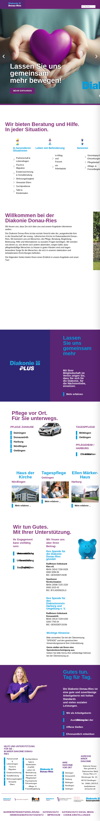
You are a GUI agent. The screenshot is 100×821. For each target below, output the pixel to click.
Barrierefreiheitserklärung (21, 812)
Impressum (53, 815)
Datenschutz (51, 812)
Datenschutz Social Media (78, 812)
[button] (3, 56)
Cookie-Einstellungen (76, 815)
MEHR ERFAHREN (22, 91)
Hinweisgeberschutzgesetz (27, 815)
